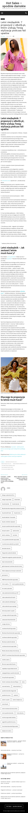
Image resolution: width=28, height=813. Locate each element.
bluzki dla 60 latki (6, 513)
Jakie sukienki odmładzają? (9, 602)
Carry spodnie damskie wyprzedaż (10, 539)
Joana (3, 36)
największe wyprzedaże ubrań (9, 668)
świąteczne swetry (6, 731)
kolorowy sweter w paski (8, 610)
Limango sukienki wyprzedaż (9, 615)
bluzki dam (17, 499)
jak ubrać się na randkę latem (8, 465)
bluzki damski (15, 504)
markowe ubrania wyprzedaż (9, 646)
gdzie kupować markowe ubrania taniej (12, 566)
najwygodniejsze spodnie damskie (10, 673)
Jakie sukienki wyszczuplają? (9, 606)
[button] (26, 13)
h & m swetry (5, 584)
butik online (16, 530)
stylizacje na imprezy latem (8, 469)
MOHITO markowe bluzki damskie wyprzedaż (13, 655)
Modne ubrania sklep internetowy (10, 650)
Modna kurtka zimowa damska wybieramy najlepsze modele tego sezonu (13, 797)
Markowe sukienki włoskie (8, 642)
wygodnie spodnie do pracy (9, 722)
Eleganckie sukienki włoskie (9, 553)
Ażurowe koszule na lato (11, 461)
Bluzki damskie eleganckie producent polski (13, 508)
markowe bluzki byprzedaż (9, 628)
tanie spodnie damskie (7, 713)
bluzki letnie (17, 513)
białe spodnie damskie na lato (19, 463)
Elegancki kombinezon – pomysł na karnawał (11, 790)
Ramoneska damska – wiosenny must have (11, 786)
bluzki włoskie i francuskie (8, 517)
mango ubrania (6, 624)
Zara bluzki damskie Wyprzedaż (10, 726)
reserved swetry (6, 686)
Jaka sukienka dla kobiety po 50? (10, 593)
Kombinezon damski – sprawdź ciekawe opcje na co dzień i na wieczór (13, 782)
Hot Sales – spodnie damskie (14, 4)
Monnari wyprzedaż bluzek (9, 664)
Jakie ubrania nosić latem (7, 467)
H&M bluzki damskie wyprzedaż (10, 579)
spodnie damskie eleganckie (9, 691)
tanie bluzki (5, 704)
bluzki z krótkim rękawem (8, 522)
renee (23, 682)
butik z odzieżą (6, 535)
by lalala (15, 535)
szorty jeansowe (11, 256)
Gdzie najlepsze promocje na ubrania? (11, 570)
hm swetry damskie (7, 588)
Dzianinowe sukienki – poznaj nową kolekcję (11, 793)
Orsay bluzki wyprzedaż (8, 677)
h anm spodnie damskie (18, 584)
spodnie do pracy (6, 695)
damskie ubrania (6, 548)
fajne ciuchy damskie (7, 562)
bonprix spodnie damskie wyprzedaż (11, 526)
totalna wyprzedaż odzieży (9, 717)
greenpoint (5, 575)
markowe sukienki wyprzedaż (9, 637)
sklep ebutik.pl (17, 686)
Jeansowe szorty (6, 180)
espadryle (9, 258)
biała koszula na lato (6, 463)
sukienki (16, 695)
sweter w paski (5, 699)
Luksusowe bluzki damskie (8, 619)
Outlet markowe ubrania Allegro (10, 682)
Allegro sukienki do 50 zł (8, 495)
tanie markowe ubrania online (9, 708)
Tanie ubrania (20, 713)
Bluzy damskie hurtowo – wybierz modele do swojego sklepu (20, 478)
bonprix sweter (6, 530)
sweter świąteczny (17, 699)
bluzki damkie (5, 504)
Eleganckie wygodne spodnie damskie (11, 557)
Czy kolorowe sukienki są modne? (10, 544)
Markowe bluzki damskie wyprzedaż (11, 633)
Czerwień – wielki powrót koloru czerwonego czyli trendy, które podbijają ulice (13, 448)
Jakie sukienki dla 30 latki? (8, 597)
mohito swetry (6, 659)
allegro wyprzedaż (6, 499)
